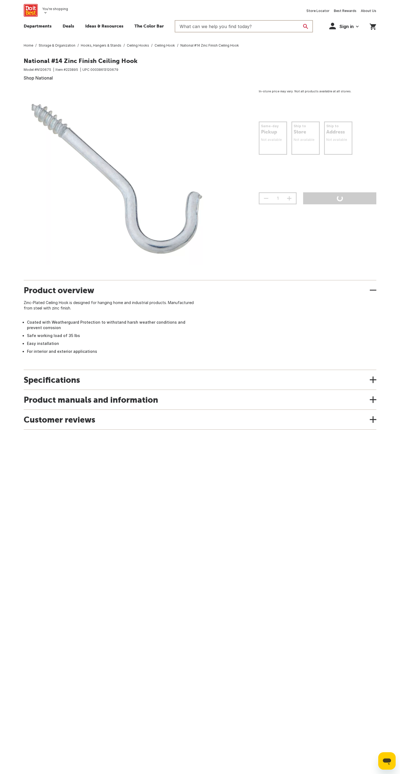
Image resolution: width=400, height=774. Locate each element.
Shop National (38, 78)
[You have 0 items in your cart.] (373, 26)
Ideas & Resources (104, 25)
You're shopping (55, 9)
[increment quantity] (289, 198)
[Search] (305, 26)
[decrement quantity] (266, 198)
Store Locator (318, 11)
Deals (68, 25)
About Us (368, 11)
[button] (344, 26)
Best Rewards (345, 11)
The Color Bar (149, 25)
